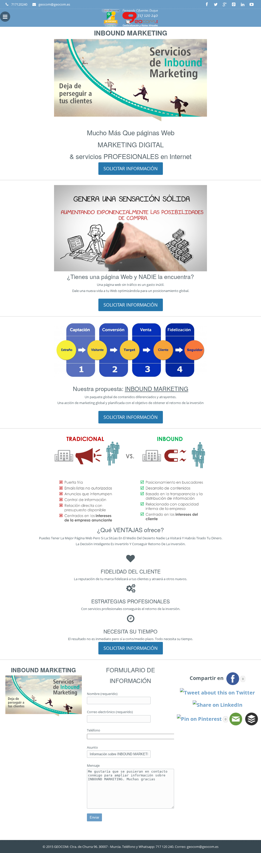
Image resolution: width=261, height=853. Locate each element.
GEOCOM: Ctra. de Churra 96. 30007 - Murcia (87, 846)
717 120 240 (164, 846)
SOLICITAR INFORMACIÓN (130, 168)
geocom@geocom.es (202, 846)
